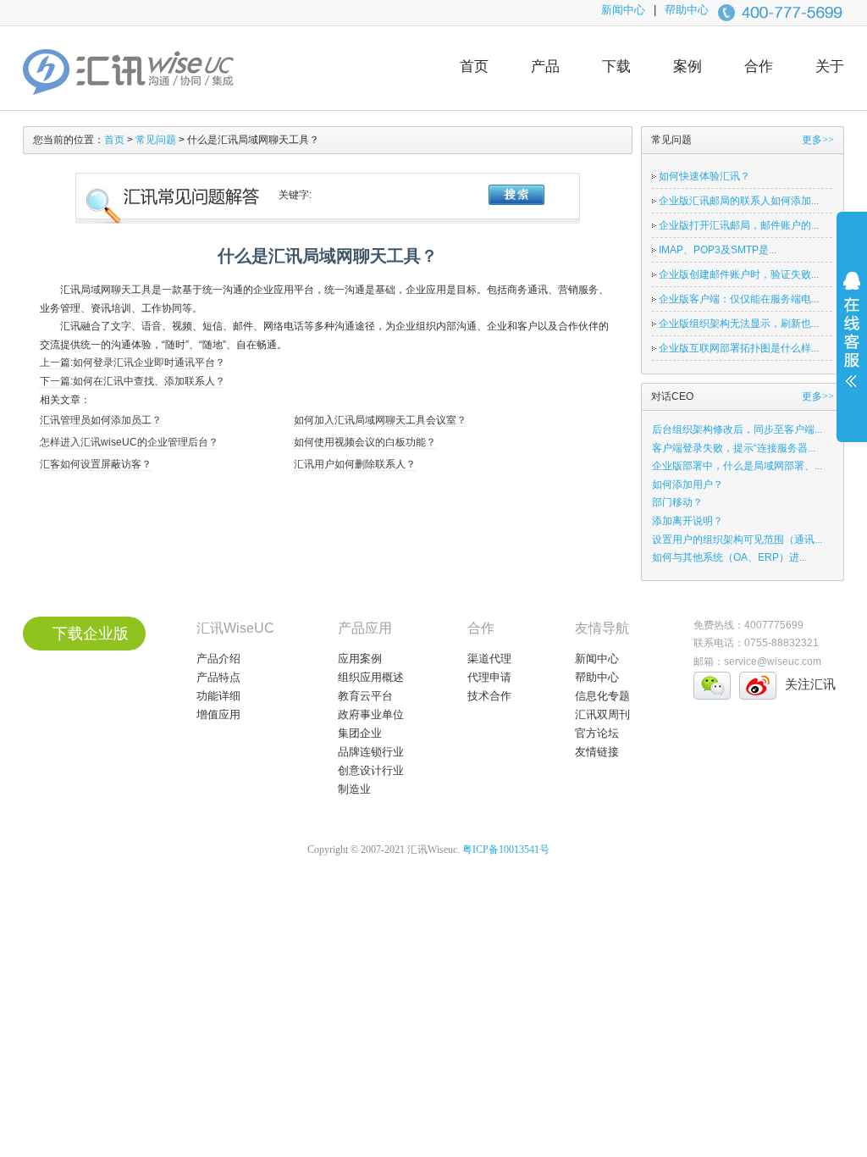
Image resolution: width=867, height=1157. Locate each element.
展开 (852, 340)
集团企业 (360, 733)
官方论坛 (597, 733)
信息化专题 (602, 695)
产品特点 (218, 677)
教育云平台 (365, 695)
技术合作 (489, 695)
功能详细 (218, 695)
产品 (545, 66)
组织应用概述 (371, 677)
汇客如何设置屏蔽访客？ (96, 464)
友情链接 (597, 751)
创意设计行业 (371, 770)
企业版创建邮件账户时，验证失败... (739, 274)
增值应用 (218, 714)
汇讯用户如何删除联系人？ (355, 464)
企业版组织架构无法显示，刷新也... (739, 323)
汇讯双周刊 (602, 714)
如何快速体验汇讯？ (704, 176)
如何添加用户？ (687, 484)
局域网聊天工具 (116, 290)
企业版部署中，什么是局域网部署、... (737, 466)
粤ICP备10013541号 (505, 849)
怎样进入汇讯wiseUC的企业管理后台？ (129, 442)
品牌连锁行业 (371, 751)
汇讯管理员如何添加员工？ (101, 420)
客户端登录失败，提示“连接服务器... (733, 448)
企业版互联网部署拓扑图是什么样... (739, 348)
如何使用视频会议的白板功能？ (365, 442)
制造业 (354, 789)
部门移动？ (677, 502)
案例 (687, 66)
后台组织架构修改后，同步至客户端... (737, 429)
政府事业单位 (371, 714)
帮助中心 (687, 9)
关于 (829, 66)
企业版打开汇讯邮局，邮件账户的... (739, 225)
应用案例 (360, 658)
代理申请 (489, 677)
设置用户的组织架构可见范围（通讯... (737, 539)
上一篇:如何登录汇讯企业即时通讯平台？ (132, 362)
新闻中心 (623, 9)
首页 (474, 66)
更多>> (818, 140)
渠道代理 (489, 658)
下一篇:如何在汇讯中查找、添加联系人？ (132, 381)
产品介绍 (218, 658)
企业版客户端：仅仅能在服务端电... (739, 299)
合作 (758, 66)
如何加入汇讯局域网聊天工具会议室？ (380, 420)
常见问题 (155, 140)
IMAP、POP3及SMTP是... (717, 250)
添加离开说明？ (687, 521)
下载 (616, 66)
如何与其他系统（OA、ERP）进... (729, 557)
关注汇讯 (810, 684)
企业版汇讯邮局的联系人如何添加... (739, 201)
